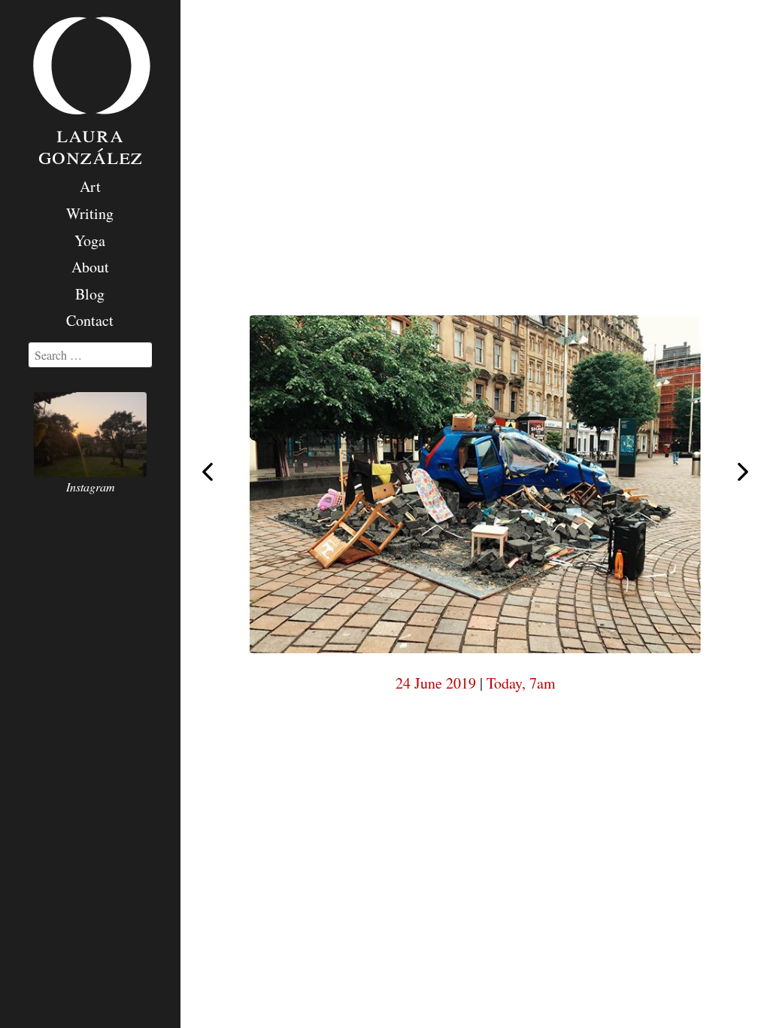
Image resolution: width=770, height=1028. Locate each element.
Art (90, 186)
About (90, 267)
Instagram (90, 486)
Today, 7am (521, 683)
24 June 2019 (436, 683)
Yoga (89, 240)
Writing (90, 213)
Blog (90, 294)
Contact (90, 320)
